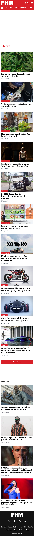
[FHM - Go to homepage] (17, 515)
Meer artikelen (17, 362)
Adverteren (8, 530)
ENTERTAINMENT (21, 8)
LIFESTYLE (8, 8)
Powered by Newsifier (17, 533)
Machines (4, 191)
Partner (28, 530)
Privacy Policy (12, 527)
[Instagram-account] (19, 521)
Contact (3, 527)
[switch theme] (28, 2)
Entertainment (5, 71)
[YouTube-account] (25, 521)
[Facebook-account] (14, 521)
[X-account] (9, 521)
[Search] (25, 3)
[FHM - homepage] (7, 3)
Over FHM (23, 527)
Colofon (30, 527)
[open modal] (32, 2)
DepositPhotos (18, 530)
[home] (2, 8)
